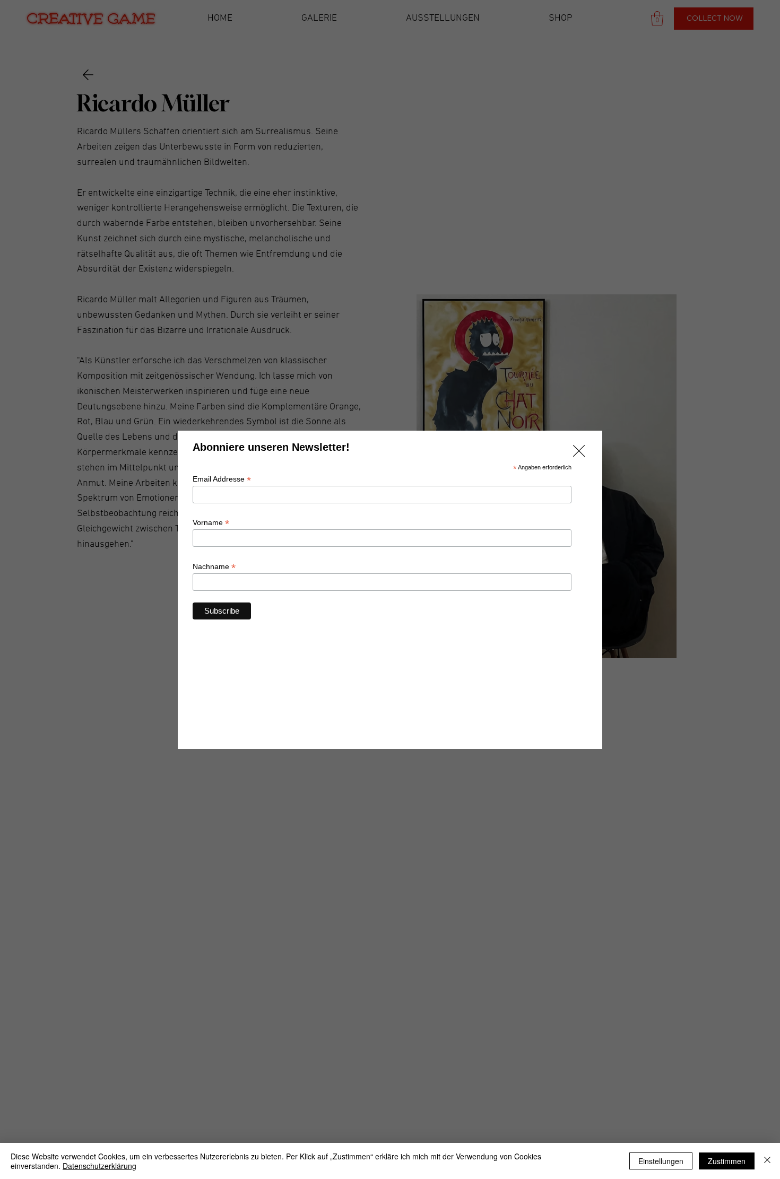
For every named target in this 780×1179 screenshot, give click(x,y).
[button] (579, 451)
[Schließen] (767, 1161)
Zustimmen (727, 1161)
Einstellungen (660, 1161)
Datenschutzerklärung (99, 1165)
